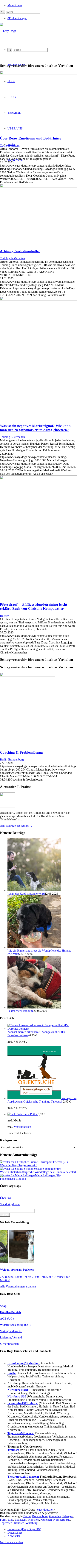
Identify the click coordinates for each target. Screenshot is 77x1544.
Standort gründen (10, 1204)
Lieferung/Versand (11, 1337)
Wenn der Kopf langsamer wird (26, 893)
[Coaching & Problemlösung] (38, 710)
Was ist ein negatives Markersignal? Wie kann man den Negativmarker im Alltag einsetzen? (35, 428)
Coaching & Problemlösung (21, 752)
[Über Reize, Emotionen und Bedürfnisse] (38, 73)
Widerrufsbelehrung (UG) (15, 1324)
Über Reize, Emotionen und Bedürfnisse (30, 138)
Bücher (4, 615)
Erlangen (67, 1516)
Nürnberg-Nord (18, 1389)
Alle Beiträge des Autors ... (16, 825)
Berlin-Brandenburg (12, 759)
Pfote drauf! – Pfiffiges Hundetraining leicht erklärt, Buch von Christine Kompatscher (33, 606)
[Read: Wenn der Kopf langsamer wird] (34, 890)
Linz (10, 1519)
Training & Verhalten (12, 258)
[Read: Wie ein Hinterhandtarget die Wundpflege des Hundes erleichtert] (34, 947)
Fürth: (11, 1373)
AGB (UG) (7, 1318)
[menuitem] (42, 5)
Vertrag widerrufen (11, 1331)
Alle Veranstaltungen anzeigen (18, 1286)
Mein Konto (14, 5)
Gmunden (55, 1516)
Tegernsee (6, 1523)
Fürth (3, 1519)
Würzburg (32, 1523)
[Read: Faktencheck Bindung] (34, 1007)
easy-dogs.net (45, 1509)
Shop (3, 1306)
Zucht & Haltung (10, 145)
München (33, 1519)
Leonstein (20, 1519)
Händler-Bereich (10, 1312)
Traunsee (18, 1523)
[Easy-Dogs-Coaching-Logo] (8, 30)
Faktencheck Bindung (20, 1010)
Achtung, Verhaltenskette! (20, 251)
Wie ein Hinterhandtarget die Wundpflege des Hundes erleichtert (38, 1172)
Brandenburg (40, 1516)
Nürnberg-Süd (61, 1519)
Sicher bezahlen (9, 1343)
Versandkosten (22, 1126)
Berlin (27, 1516)
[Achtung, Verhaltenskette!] (38, 186)
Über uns (5, 1198)
